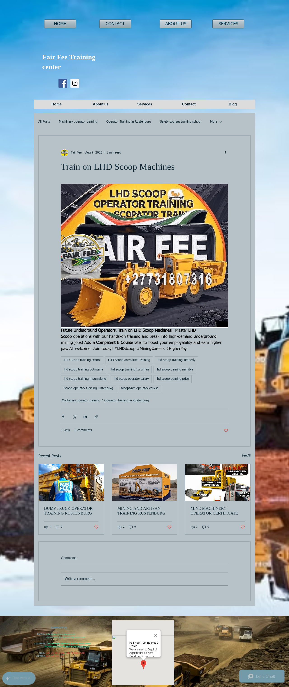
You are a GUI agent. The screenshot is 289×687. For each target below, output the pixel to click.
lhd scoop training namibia (174, 369)
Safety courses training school (180, 121)
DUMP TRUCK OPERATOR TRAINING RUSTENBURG (68, 510)
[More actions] (225, 153)
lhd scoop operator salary (131, 378)
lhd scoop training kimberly (176, 360)
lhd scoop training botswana (83, 369)
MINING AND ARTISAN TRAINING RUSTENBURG (141, 510)
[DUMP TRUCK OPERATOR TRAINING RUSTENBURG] (71, 482)
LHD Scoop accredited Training (129, 360)
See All (246, 455)
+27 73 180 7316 (55, 653)
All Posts (44, 121)
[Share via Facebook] (63, 416)
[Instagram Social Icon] (74, 83)
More (213, 121)
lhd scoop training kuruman (130, 369)
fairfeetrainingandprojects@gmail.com (65, 637)
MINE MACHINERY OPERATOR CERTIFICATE (214, 510)
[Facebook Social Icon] (62, 83)
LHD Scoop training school (82, 360)
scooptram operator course (139, 388)
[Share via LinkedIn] (85, 416)
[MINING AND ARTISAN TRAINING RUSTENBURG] (144, 482)
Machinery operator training (78, 121)
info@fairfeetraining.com (60, 634)
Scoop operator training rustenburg (88, 388)
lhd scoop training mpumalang (85, 378)
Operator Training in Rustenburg (128, 121)
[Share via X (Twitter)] (74, 416)
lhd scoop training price (172, 378)
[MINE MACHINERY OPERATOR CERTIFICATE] (217, 482)
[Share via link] (96, 416)
